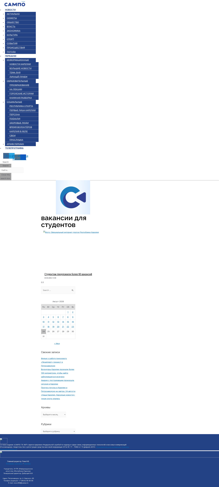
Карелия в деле (18, 131)
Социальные (14, 102)
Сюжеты (12, 18)
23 (73, 327)
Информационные (18, 60)
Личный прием (18, 77)
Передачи (10, 56)
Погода (11, 52)
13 (58, 322)
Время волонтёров (20, 127)
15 (68, 322)
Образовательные (17, 81)
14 (63, 322)
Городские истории (21, 93)
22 (68, 327)
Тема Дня (14, 72)
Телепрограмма (14, 148)
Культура (12, 35)
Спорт (10, 39)
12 (53, 322)
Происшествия (16, 47)
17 (43, 327)
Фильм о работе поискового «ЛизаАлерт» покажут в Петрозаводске (54, 362)
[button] (5, 162)
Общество (13, 22)
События (12, 43)
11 (48, 322)
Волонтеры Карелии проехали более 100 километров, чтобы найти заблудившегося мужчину (57, 373)
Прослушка (16, 140)
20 (58, 327)
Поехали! (14, 119)
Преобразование (19, 85)
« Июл (57, 343)
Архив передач (15, 144)
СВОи (12, 135)
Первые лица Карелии (22, 110)
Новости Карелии (20, 64)
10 (43, 322)
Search (6, 165)
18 (48, 327)
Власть (11, 26)
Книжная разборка (20, 98)
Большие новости (20, 68)
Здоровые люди (19, 123)
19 (53, 327)
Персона (14, 114)
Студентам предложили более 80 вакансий (68, 274)
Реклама (27, 464)
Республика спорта (21, 106)
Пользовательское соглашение (108, 447)
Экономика (13, 31)
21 (63, 327)
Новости (10, 10)
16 (73, 322)
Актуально (13, 14)
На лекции (15, 89)
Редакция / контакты (14, 464)
